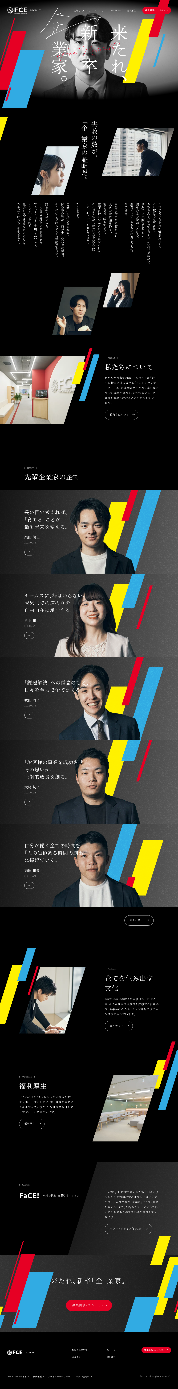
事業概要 (37, 1376)
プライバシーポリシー (59, 1376)
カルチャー (117, 11)
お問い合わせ (83, 1376)
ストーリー (100, 11)
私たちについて (81, 11)
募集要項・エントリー (155, 10)
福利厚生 (131, 11)
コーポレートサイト (17, 1376)
